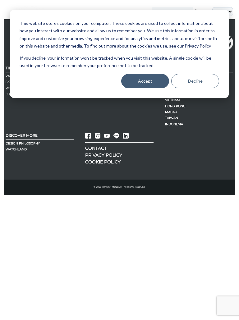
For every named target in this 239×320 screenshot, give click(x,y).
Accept (145, 81)
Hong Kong (175, 106)
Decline (195, 81)
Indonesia (174, 124)
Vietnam (172, 100)
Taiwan (171, 118)
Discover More (22, 135)
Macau (171, 112)
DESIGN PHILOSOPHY (23, 143)
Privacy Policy (103, 155)
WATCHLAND (16, 149)
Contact (96, 148)
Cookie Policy (103, 162)
